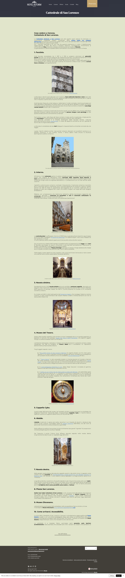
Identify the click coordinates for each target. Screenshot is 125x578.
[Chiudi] (123, 576)
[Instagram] (35, 566)
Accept (118, 575)
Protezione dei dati (92, 560)
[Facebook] (33, 566)
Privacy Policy (57, 575)
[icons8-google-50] (28, 566)
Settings (112, 575)
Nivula (45, 570)
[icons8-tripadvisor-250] (31, 566)
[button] (92, 3)
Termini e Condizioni (68, 560)
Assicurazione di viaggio (80, 560)
